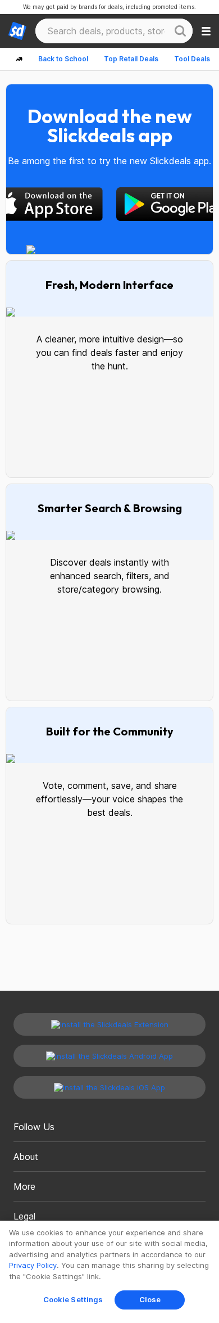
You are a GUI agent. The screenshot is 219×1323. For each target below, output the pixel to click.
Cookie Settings (73, 1299)
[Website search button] (180, 31)
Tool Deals (192, 59)
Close (150, 1299)
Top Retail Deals (131, 59)
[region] (109, 1272)
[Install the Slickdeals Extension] (109, 1024)
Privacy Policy (33, 1265)
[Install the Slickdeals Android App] (109, 1056)
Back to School (63, 59)
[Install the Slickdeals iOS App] (109, 1087)
